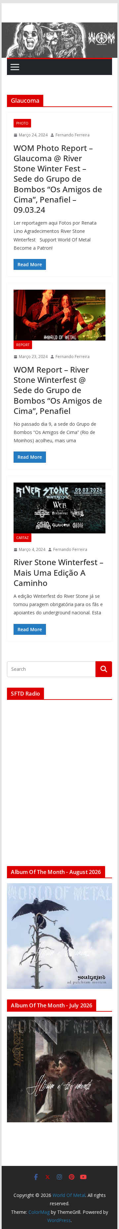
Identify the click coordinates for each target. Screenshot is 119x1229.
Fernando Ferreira (73, 135)
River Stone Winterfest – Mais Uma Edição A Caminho (58, 572)
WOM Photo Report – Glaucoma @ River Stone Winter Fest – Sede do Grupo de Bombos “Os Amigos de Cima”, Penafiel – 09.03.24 (58, 178)
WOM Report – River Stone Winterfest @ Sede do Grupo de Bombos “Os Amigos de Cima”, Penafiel (58, 390)
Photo (22, 123)
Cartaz (22, 537)
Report (22, 345)
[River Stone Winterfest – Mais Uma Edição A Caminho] (59, 508)
